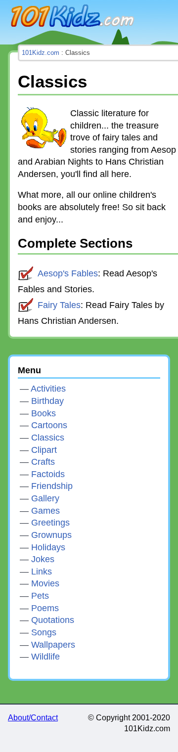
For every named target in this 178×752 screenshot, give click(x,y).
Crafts (43, 462)
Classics (47, 437)
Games (45, 511)
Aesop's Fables (68, 273)
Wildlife (45, 657)
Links (41, 571)
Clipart (44, 450)
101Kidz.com (72, 17)
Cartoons (49, 425)
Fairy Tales (59, 305)
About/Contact (33, 717)
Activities (48, 389)
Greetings (50, 523)
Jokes (42, 559)
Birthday (47, 401)
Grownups (51, 535)
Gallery (45, 498)
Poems (45, 608)
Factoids (48, 474)
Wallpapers (53, 645)
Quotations (52, 620)
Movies (45, 583)
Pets (40, 596)
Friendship (52, 486)
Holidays (48, 547)
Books (43, 413)
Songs (43, 632)
